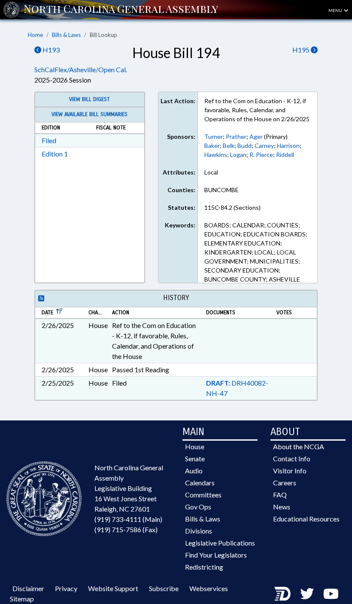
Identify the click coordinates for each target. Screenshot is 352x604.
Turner (213, 136)
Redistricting (204, 567)
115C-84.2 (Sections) (232, 207)
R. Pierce (261, 154)
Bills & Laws (66, 34)
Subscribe (164, 588)
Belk (228, 145)
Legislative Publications (220, 543)
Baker (212, 145)
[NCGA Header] (121, 9)
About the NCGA (298, 446)
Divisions (198, 531)
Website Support (113, 588)
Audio (194, 470)
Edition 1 (55, 154)
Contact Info (291, 458)
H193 (50, 50)
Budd (244, 145)
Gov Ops (198, 507)
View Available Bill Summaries (89, 114)
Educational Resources (306, 519)
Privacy (66, 588)
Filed (49, 140)
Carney (264, 145)
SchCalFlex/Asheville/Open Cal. (80, 69)
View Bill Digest (89, 99)
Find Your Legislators (216, 555)
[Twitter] (307, 593)
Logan (238, 154)
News (281, 507)
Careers (284, 482)
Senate (195, 458)
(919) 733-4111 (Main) (128, 519)
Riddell (285, 154)
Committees (203, 495)
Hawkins (215, 154)
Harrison (288, 145)
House (194, 446)
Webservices (208, 588)
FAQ (280, 495)
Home (35, 34)
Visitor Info (289, 470)
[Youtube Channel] (331, 593)
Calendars (200, 482)
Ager (256, 136)
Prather (236, 136)
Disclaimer (28, 588)
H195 (301, 50)
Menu (335, 10)
